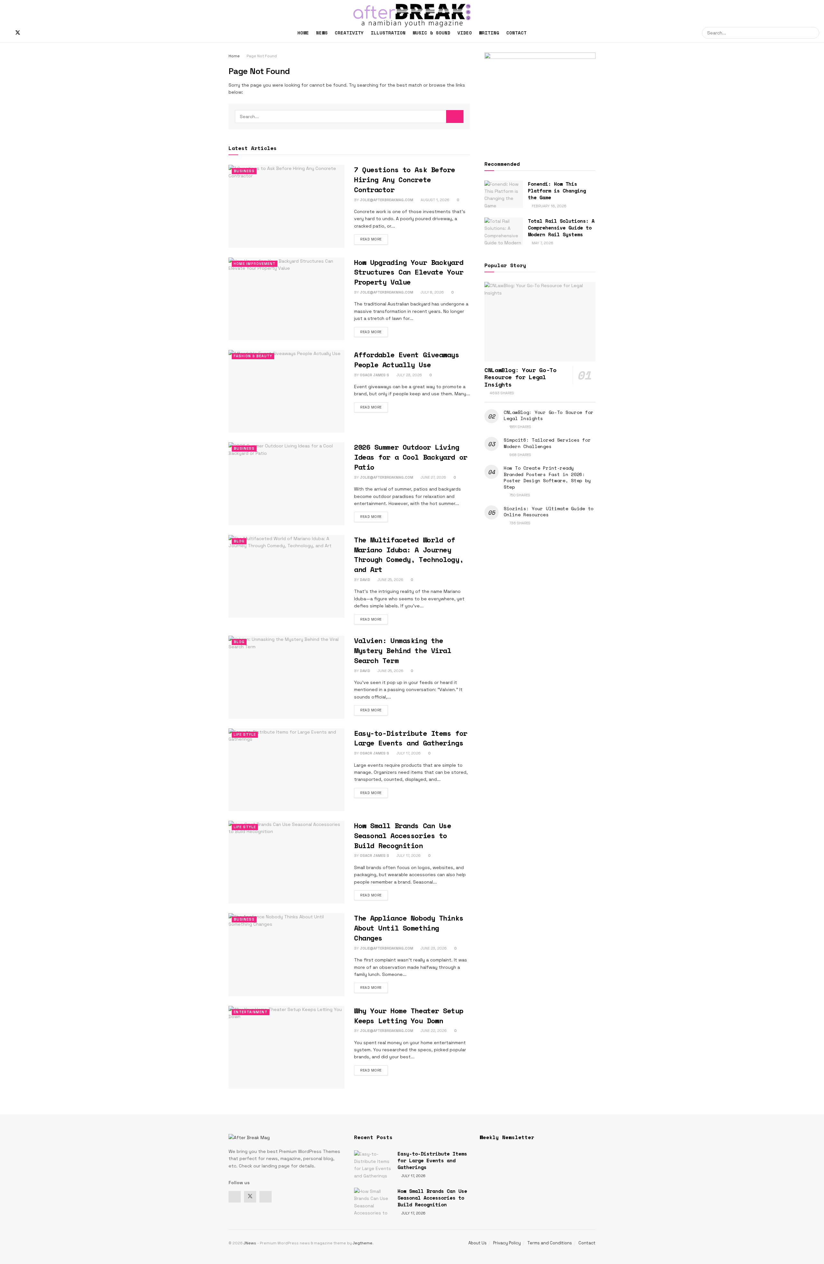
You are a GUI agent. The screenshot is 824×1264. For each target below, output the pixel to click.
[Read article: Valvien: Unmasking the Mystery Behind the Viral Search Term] (286, 677)
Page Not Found (262, 56)
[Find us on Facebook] (7, 32)
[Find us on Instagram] (29, 32)
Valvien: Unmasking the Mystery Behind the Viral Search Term (402, 650)
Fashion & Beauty (253, 356)
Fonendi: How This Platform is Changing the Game (557, 190)
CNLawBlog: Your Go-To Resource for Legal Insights (520, 377)
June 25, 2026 (390, 579)
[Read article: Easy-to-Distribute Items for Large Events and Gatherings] (286, 769)
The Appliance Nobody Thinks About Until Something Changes (408, 928)
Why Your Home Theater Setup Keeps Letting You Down (408, 1015)
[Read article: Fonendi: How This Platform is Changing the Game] (503, 194)
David (365, 579)
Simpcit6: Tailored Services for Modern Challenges (547, 443)
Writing (489, 32)
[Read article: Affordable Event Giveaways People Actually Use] (286, 391)
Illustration (388, 32)
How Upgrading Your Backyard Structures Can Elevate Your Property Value (408, 272)
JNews (250, 1243)
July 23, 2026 (409, 375)
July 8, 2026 (432, 292)
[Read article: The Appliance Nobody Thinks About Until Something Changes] (286, 954)
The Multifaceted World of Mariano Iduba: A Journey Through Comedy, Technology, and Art (408, 554)
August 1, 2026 (434, 200)
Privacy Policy (507, 1243)
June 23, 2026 (433, 948)
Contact (516, 32)
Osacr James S (374, 375)
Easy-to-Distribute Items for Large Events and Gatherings (410, 738)
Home (303, 32)
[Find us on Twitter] (17, 32)
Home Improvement (255, 263)
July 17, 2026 (408, 753)
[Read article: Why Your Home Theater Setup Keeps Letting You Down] (286, 1047)
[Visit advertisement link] (539, 98)
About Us (477, 1243)
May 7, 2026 (542, 243)
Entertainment (250, 1012)
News (322, 32)
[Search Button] (813, 33)
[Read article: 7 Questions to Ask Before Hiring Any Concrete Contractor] (286, 206)
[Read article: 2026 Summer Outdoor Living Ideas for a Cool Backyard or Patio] (286, 483)
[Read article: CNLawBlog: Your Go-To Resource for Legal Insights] (539, 321)
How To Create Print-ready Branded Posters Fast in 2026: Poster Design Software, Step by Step (547, 477)
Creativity (349, 32)
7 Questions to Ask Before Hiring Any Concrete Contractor (404, 179)
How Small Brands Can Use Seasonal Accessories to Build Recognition (402, 835)
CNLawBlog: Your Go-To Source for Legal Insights (549, 415)
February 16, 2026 (548, 206)
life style (245, 734)
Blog (239, 541)
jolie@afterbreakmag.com (386, 200)
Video (464, 32)
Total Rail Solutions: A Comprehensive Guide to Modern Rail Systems (561, 227)
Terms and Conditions (549, 1243)
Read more (374, 239)
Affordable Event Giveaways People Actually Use (406, 359)
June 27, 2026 (433, 477)
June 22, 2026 (433, 1030)
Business (244, 171)
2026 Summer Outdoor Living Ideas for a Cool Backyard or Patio (410, 457)
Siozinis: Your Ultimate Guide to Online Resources (549, 511)
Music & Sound (431, 32)
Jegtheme (362, 1243)
